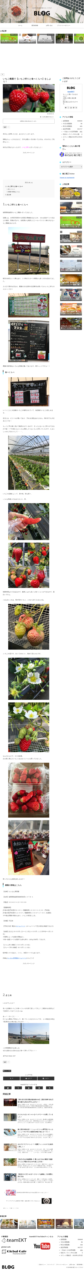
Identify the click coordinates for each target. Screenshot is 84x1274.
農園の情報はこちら (14, 191)
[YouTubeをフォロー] (28, 1087)
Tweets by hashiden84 (67, 177)
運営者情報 (79, 1264)
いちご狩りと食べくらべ (15, 186)
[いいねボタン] (5, 127)
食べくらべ (11, 189)
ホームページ (20, 926)
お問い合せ (72, 1264)
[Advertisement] (42, 58)
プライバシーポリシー (62, 1264)
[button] (81, 39)
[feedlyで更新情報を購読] (39, 1087)
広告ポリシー (42, 1264)
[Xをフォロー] (18, 1087)
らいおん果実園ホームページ (16, 958)
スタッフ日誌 (8, 1070)
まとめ (9, 194)
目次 (26, 182)
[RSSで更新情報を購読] (49, 1087)
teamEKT (71, 92)
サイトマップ (50, 1264)
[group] (9, 38)
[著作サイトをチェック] (7, 1087)
